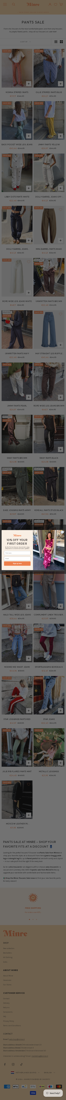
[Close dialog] (62, 532)
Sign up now (17, 563)
